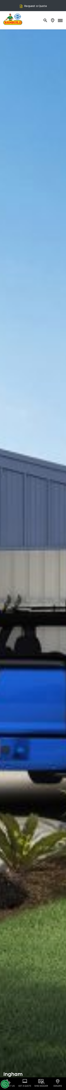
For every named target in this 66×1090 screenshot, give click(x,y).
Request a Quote (35, 6)
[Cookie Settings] (5, 1084)
